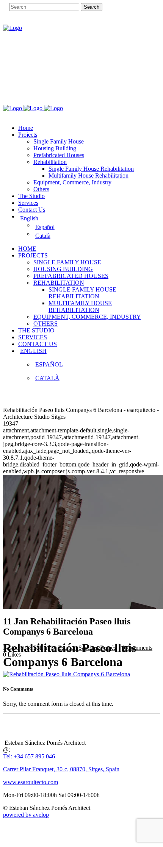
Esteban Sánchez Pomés (87, 647)
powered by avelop (26, 814)
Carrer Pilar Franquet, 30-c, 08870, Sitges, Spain (61, 769)
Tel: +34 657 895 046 (29, 756)
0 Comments (137, 647)
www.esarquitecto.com (30, 782)
